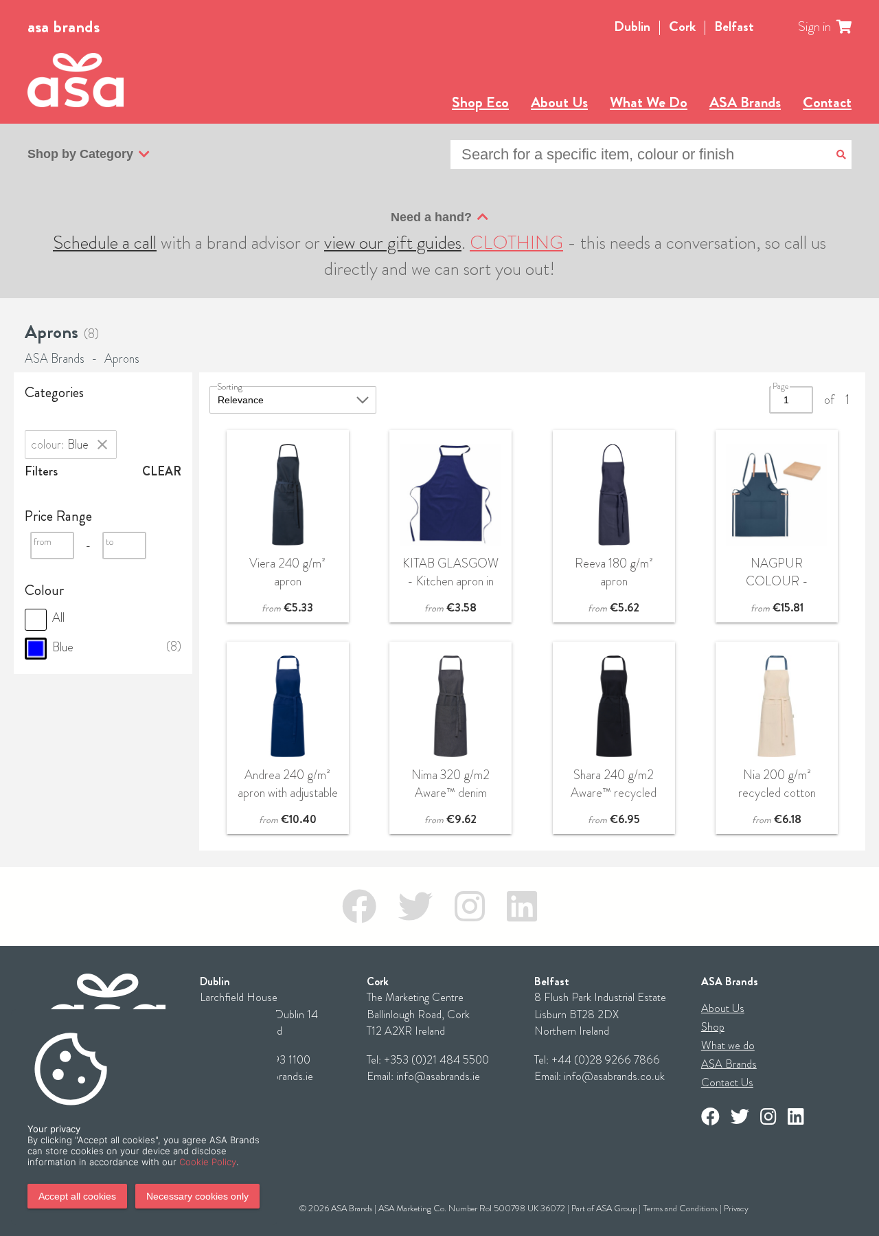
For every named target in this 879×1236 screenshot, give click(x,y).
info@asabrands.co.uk (614, 1076)
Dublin (632, 26)
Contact (827, 102)
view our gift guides (392, 242)
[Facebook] (359, 907)
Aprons (121, 359)
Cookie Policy (207, 1161)
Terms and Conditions (680, 1208)
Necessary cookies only (197, 1196)
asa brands (63, 26)
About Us (559, 102)
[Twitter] (415, 907)
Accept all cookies (77, 1196)
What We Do (648, 102)
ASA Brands (745, 102)
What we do (728, 1045)
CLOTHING (516, 242)
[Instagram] (470, 907)
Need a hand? (431, 217)
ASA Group (616, 1208)
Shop (712, 1027)
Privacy (736, 1208)
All (57, 618)
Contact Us (727, 1082)
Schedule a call (105, 242)
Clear (161, 471)
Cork (682, 26)
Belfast (734, 26)
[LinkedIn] (522, 907)
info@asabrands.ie (438, 1076)
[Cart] (852, 26)
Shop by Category (80, 154)
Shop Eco (480, 102)
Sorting (229, 386)
